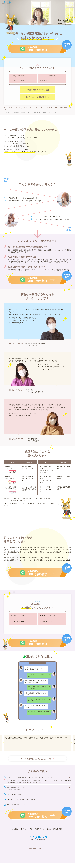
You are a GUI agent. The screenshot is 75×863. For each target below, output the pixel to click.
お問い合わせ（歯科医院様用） (53, 829)
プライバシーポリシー (27, 829)
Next (68, 742)
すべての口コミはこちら (36, 758)
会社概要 (15, 829)
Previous (7, 742)
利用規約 (38, 829)
